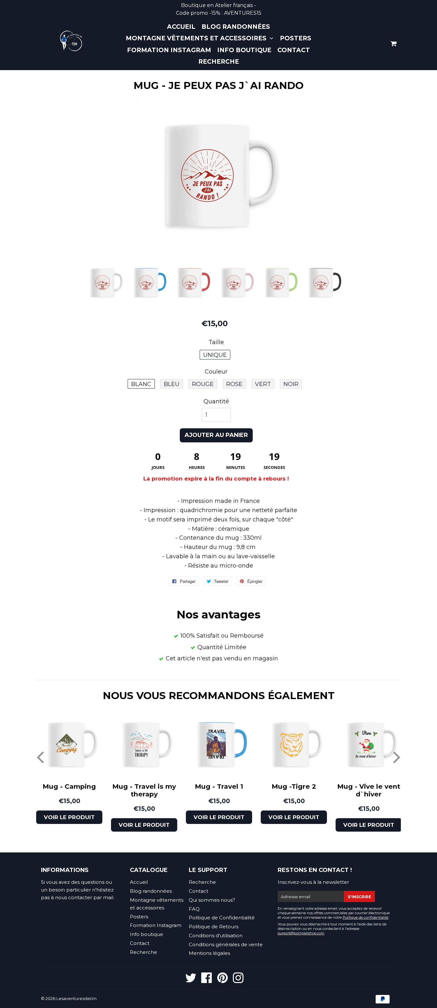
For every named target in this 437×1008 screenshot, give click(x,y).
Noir (290, 384)
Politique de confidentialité (365, 917)
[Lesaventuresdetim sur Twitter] (190, 981)
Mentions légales (209, 953)
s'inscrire (359, 896)
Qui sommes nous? (212, 900)
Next (396, 757)
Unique (215, 355)
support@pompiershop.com (301, 933)
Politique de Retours (213, 926)
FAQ (194, 909)
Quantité (216, 401)
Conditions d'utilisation (215, 935)
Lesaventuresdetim (76, 998)
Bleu (171, 384)
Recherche (218, 61)
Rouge (203, 384)
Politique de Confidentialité (222, 918)
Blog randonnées (236, 26)
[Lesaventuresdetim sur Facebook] (206, 981)
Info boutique (244, 50)
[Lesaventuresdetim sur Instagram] (238, 981)
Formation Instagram (169, 50)
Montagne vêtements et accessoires (197, 38)
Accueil (181, 26)
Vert (263, 384)
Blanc (141, 384)
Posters (295, 38)
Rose (234, 384)
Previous (40, 757)
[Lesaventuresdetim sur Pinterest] (222, 981)
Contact (293, 50)
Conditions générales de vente (226, 944)
